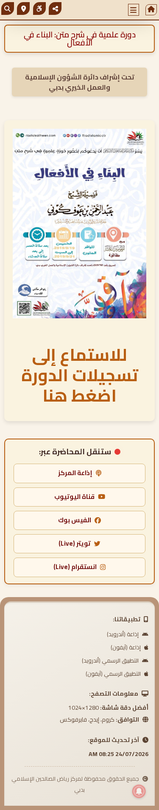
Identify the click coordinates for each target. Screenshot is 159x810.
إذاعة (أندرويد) (123, 634)
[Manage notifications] (139, 791)
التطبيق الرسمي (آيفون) (114, 673)
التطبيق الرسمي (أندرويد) (111, 660)
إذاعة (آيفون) (126, 647)
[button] (133, 10)
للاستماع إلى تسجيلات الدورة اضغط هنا (79, 375)
